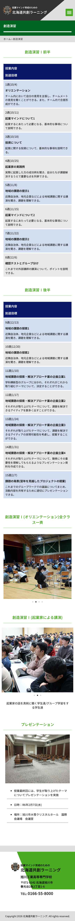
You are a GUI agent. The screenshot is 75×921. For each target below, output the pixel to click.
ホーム (7, 39)
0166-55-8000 (37, 893)
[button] (69, 12)
